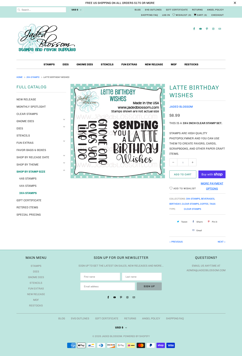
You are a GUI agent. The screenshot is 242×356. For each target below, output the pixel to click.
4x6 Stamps (27, 178)
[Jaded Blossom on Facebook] (194, 29)
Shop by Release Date (32, 157)
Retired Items (27, 207)
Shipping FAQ (149, 15)
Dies (66, 64)
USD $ (75, 9)
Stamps (49, 64)
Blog (138, 9)
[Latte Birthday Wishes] (118, 131)
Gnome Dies (85, 64)
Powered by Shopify (136, 336)
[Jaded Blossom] (121, 39)
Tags (212, 204)
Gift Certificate (177, 9)
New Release (154, 64)
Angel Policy (215, 9)
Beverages (207, 198)
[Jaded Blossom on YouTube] (200, 29)
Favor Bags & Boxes (31, 150)
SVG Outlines (153, 9)
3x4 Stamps (28, 193)
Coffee (204, 204)
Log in (166, 15)
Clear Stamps (27, 114)
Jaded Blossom (181, 106)
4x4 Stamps (27, 185)
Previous (177, 241)
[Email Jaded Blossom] (219, 29)
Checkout (217, 15)
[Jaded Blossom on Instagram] (213, 29)
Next (221, 241)
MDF (174, 64)
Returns (197, 9)
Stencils (107, 64)
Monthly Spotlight (31, 106)
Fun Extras (129, 64)
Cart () (201, 15)
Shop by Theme (27, 164)
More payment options (212, 186)
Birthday (175, 204)
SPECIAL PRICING (28, 214)
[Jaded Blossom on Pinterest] (207, 29)
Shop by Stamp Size (30, 171)
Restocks (191, 64)
